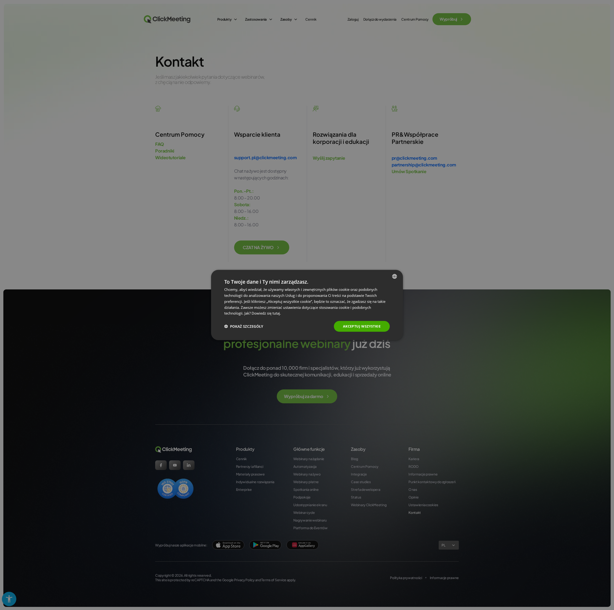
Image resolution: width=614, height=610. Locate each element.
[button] (243, 326)
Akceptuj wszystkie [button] (362, 326)
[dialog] (307, 305)
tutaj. (276, 313)
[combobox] (394, 276)
